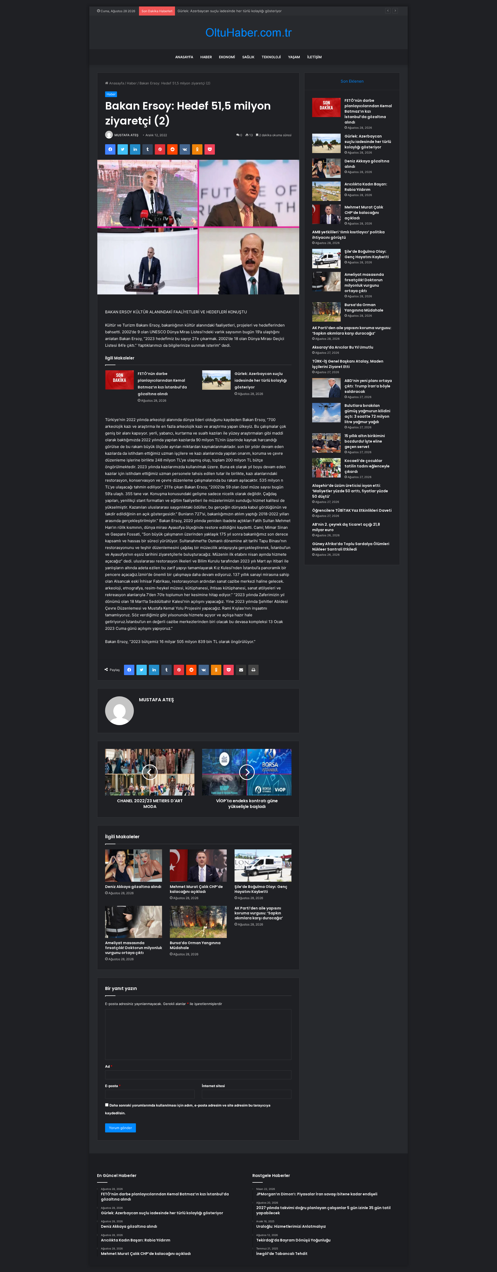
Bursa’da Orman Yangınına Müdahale (195, 945)
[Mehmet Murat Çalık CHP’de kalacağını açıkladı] (198, 865)
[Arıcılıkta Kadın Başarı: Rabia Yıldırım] (326, 191)
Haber (206, 57)
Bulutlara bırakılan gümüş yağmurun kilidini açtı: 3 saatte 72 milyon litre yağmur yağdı (367, 413)
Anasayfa (184, 57)
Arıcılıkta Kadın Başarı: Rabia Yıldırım (366, 187)
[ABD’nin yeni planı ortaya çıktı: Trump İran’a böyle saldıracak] (326, 388)
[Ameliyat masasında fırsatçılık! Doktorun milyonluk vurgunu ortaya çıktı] (133, 922)
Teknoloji (271, 57)
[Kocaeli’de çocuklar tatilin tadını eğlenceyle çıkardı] (326, 468)
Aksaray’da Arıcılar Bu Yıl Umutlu (342, 347)
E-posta (113, 1086)
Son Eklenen (352, 81)
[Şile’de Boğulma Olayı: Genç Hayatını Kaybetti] (263, 865)
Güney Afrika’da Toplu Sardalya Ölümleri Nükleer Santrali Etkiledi (350, 546)
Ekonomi (227, 57)
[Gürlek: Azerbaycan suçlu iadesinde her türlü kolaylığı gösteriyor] (216, 380)
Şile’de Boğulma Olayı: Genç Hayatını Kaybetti (261, 889)
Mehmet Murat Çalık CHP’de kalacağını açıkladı (196, 889)
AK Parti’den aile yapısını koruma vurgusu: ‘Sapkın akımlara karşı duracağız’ (259, 913)
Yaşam (294, 57)
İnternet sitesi (213, 1086)
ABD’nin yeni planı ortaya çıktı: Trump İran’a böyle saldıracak (368, 386)
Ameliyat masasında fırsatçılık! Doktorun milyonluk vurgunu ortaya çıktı (133, 947)
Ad (108, 1066)
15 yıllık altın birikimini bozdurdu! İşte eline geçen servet (365, 441)
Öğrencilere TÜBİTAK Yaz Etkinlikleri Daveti (352, 510)
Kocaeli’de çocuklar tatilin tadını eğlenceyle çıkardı (367, 466)
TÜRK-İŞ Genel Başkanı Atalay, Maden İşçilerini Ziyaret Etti (347, 364)
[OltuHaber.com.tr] (248, 32)
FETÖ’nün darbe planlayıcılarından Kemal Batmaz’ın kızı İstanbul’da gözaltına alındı (368, 111)
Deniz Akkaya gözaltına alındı (201, 11)
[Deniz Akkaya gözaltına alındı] (133, 865)
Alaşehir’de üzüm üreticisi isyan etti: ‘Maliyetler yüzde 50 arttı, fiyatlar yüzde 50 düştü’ (350, 491)
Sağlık (248, 57)
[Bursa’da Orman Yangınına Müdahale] (198, 922)
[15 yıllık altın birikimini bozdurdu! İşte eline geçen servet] (326, 443)
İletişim (314, 57)
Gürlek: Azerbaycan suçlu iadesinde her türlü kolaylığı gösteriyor (261, 380)
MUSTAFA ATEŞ (126, 135)
